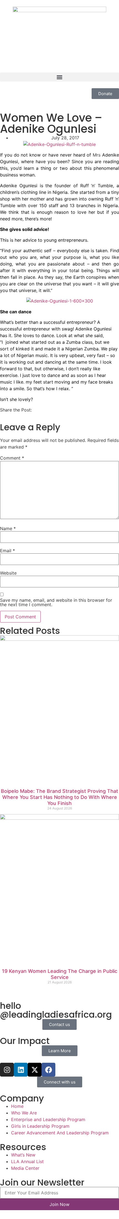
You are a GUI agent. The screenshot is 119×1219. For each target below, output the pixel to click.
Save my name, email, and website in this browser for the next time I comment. (56, 602)
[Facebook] (48, 1070)
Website (8, 573)
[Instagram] (7, 1070)
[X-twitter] (35, 1070)
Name (8, 528)
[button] (59, 77)
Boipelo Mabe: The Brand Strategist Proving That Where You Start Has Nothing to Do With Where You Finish (59, 797)
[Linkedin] (21, 1070)
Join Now (59, 1204)
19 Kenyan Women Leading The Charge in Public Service (59, 974)
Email (7, 550)
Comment (12, 458)
